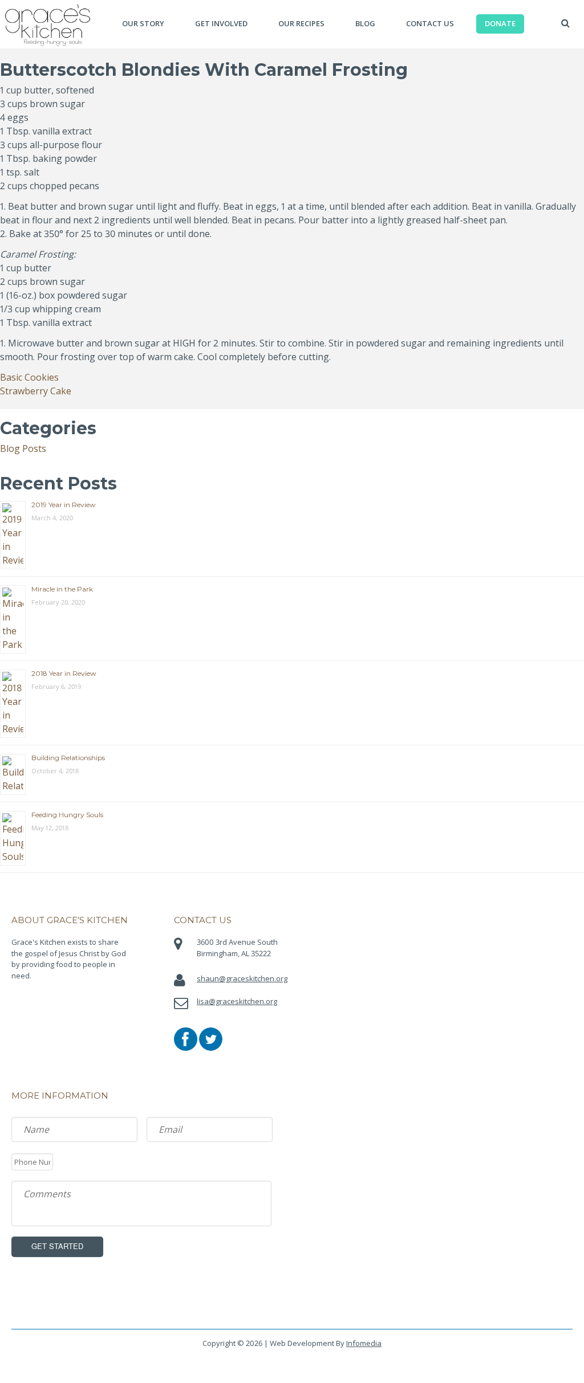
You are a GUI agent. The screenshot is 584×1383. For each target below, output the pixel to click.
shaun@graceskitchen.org (242, 978)
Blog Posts (23, 448)
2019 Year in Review (63, 504)
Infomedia (364, 1343)
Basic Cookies (29, 377)
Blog (365, 23)
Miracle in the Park (62, 589)
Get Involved (221, 23)
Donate (500, 23)
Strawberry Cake (35, 391)
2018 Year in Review (63, 673)
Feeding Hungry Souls (67, 814)
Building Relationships (68, 757)
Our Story (143, 23)
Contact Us (430, 23)
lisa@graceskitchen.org (237, 1001)
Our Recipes (301, 23)
